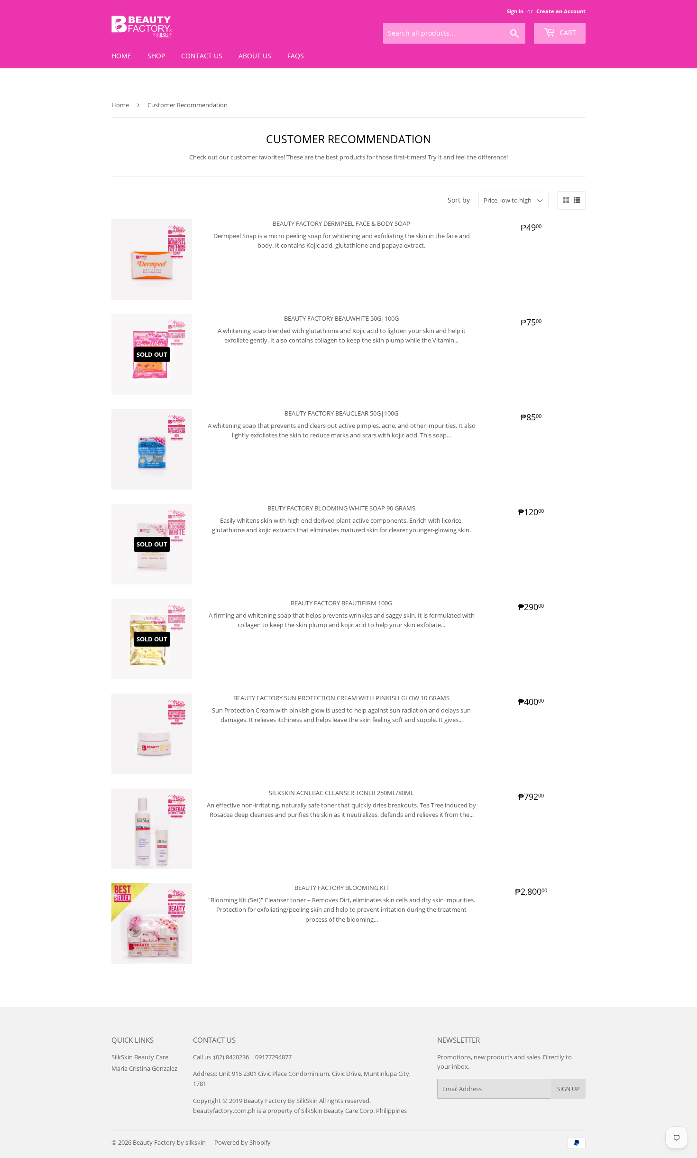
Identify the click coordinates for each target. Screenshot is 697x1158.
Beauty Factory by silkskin (169, 1142)
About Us (254, 55)
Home (121, 55)
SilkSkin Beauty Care (139, 1057)
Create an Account (561, 11)
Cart (567, 32)
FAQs (295, 55)
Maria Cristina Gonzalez (144, 1068)
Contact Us (201, 55)
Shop (156, 55)
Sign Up (568, 1089)
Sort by (459, 199)
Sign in (515, 11)
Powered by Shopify (242, 1142)
